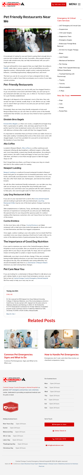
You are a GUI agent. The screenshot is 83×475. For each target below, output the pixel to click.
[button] (74, 4)
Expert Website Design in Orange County (46, 463)
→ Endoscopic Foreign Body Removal (66, 45)
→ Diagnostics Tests (64, 36)
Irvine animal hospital (42, 199)
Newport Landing (9, 172)
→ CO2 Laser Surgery (64, 33)
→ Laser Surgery (62, 57)
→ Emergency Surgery (64, 40)
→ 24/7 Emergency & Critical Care (69, 26)
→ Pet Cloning (62, 64)
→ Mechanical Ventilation (66, 60)
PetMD (6, 68)
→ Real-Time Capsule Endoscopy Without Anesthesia (68, 69)
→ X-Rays (60, 91)
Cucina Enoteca (31, 225)
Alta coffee (26, 148)
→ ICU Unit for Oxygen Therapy (67, 50)
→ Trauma (60, 80)
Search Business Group (27, 463)
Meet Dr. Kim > (11, 314)
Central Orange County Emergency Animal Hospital (31, 278)
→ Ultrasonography (63, 87)
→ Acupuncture (62, 29)
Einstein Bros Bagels (10, 124)
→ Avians (60, 107)
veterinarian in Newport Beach (37, 263)
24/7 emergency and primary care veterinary (24, 390)
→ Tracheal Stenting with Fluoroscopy (65, 75)
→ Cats (59, 104)
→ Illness (60, 53)
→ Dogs (60, 100)
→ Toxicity (61, 83)
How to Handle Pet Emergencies (62, 354)
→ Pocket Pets (62, 111)
